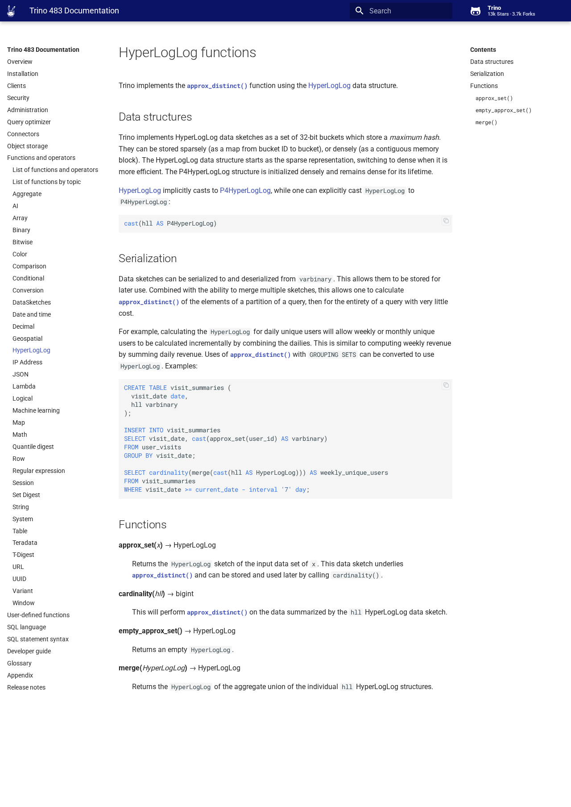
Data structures (491, 61)
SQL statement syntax (38, 639)
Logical (22, 398)
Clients (16, 85)
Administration (27, 109)
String (20, 506)
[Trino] (11, 11)
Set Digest (26, 494)
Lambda (24, 386)
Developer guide (29, 651)
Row (18, 458)
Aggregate (26, 193)
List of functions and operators (55, 169)
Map (18, 422)
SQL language (26, 627)
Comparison (29, 266)
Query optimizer (29, 121)
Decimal (23, 326)
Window (23, 602)
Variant (22, 590)
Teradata (24, 542)
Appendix (20, 675)
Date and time (31, 314)
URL (18, 566)
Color (19, 254)
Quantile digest (33, 446)
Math (19, 434)
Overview (20, 61)
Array (20, 218)
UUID (19, 578)
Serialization (487, 73)
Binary (21, 230)
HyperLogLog (31, 350)
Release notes (26, 687)
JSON (20, 374)
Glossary (19, 663)
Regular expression (38, 470)
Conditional (28, 278)
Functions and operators (41, 157)
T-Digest (23, 554)
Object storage (27, 146)
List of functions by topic (46, 181)
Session (23, 482)
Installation (22, 73)
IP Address (27, 362)
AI (15, 205)
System (22, 519)
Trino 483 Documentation (43, 49)
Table (19, 531)
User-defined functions (38, 615)
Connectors (23, 134)
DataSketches (31, 302)
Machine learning (36, 410)
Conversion (28, 290)
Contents (483, 49)
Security (18, 97)
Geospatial (27, 338)
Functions (484, 85)
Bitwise (22, 242)
